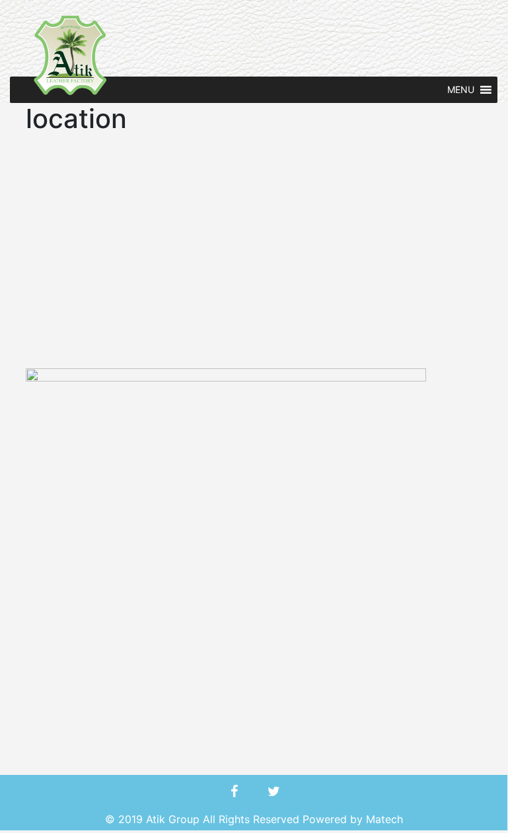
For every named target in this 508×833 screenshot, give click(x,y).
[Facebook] (233, 791)
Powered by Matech (353, 819)
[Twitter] (273, 791)
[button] (460, 90)
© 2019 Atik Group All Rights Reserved (204, 819)
